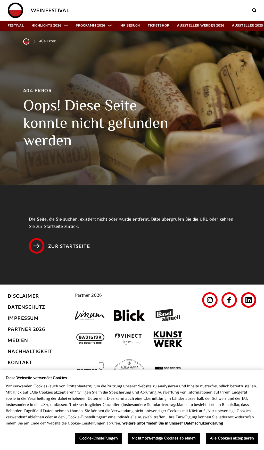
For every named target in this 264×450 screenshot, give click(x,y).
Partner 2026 (26, 329)
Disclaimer (23, 296)
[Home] (15, 10)
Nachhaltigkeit (30, 351)
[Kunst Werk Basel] (167, 339)
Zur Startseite (69, 246)
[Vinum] (90, 315)
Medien (18, 340)
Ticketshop (158, 25)
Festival (16, 25)
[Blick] (129, 315)
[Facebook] (229, 300)
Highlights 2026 (46, 25)
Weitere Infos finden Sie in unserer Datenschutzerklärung (172, 423)
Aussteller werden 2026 (200, 25)
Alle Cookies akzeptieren (232, 438)
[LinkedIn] (248, 300)
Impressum (23, 318)
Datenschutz (26, 307)
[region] (132, 410)
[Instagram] (210, 300)
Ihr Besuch (130, 25)
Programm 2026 (90, 25)
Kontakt (20, 362)
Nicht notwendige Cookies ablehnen (164, 438)
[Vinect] (129, 339)
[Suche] (254, 10)
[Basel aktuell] (167, 315)
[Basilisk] (90, 339)
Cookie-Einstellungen (98, 438)
